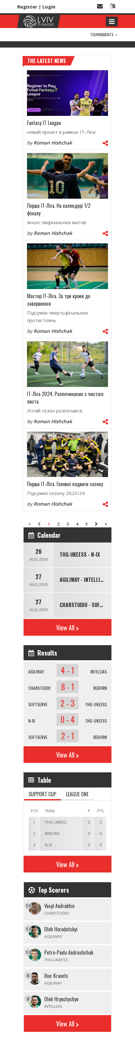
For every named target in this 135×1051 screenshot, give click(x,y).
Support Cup (42, 794)
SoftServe (37, 704)
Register (27, 6)
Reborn (100, 688)
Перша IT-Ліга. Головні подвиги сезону (65, 484)
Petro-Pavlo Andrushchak (68, 952)
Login (48, 6)
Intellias (98, 671)
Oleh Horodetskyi (61, 929)
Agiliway (36, 671)
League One (77, 794)
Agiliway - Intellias (83, 579)
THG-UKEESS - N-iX (80, 554)
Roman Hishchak (53, 142)
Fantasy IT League (44, 123)
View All (65, 627)
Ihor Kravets (56, 976)
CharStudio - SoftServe (88, 605)
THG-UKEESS (96, 704)
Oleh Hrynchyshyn (61, 999)
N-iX (31, 720)
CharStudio (39, 688)
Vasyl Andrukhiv (59, 906)
